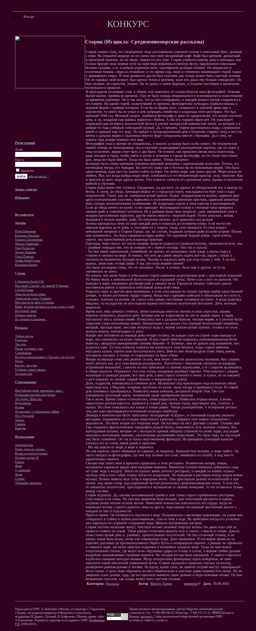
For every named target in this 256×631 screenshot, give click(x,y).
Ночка (19, 361)
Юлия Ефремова (25, 231)
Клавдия (20, 428)
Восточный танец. (26, 311)
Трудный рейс (23, 374)
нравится (191, 584)
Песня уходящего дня (28, 348)
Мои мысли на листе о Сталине (34, 302)
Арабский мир (24, 445)
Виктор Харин (161, 584)
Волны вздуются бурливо (31, 453)
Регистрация (25, 143)
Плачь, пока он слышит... (30, 449)
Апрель (19, 420)
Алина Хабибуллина (27, 260)
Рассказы (112, 584)
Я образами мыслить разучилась (35, 395)
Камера (19, 462)
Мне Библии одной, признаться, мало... (39, 390)
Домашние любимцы (28, 483)
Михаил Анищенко (27, 244)
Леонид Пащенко (25, 252)
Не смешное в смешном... (31, 319)
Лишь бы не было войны (30, 294)
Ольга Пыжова (24, 256)
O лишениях (22, 470)
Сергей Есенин (24, 290)
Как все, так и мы (26, 365)
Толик (18, 474)
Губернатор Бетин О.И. (29, 281)
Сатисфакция (23, 353)
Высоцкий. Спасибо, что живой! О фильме (41, 286)
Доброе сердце (24, 336)
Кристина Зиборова (27, 235)
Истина (19, 407)
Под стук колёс (24, 416)
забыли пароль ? (38, 176)
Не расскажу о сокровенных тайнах (37, 411)
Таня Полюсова (25, 248)
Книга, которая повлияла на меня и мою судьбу (44, 307)
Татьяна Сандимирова (28, 239)
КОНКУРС (128, 24)
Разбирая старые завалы (30, 369)
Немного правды (25, 315)
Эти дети (20, 344)
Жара (18, 466)
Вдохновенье (23, 403)
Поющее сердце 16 (26, 458)
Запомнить (27, 170)
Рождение (21, 340)
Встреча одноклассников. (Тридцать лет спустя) (44, 357)
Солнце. (20, 478)
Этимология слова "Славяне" (33, 298)
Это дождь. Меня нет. (28, 399)
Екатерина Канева (26, 265)
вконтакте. (147, 616)
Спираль (20, 424)
